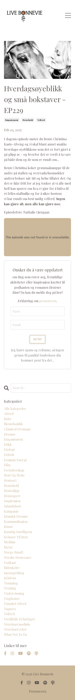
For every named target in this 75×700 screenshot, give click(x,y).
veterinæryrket (15, 629)
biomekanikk (13, 424)
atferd (9, 413)
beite (7, 419)
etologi (9, 449)
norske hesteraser (17, 557)
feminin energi (15, 460)
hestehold (28, 120)
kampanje (11, 511)
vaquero (10, 609)
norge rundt (13, 552)
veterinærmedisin (17, 624)
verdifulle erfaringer (19, 619)
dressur (10, 434)
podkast (10, 563)
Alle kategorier (15, 408)
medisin (9, 542)
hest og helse (14, 475)
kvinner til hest (16, 537)
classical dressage (17, 429)
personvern (47, 301)
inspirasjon (12, 501)
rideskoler (12, 568)
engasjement (11, 120)
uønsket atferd (15, 603)
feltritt (9, 455)
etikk (8, 444)
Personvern (37, 691)
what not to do (15, 634)
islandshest (12, 506)
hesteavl (10, 480)
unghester (12, 598)
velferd (41, 120)
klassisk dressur (16, 516)
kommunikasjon (16, 521)
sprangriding (14, 573)
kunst (8, 526)
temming (11, 583)
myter (8, 547)
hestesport (12, 496)
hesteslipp (11, 491)
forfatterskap (14, 470)
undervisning (14, 593)
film (7, 465)
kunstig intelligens (18, 532)
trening (10, 588)
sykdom (10, 578)
